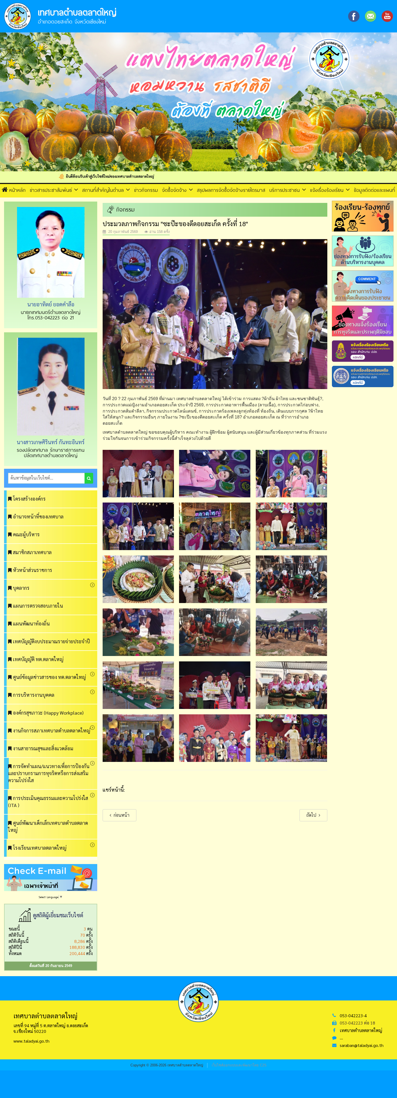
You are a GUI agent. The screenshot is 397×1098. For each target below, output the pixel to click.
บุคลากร (21, 588)
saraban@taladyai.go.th (361, 1045)
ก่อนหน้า (121, 815)
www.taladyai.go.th (31, 1041)
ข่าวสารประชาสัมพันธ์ (52, 189)
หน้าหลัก (17, 189)
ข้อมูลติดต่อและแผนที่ (374, 189)
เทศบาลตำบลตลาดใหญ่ (361, 1030)
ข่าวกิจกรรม (146, 189)
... (341, 1037)
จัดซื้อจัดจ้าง (175, 189)
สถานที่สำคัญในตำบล (104, 189)
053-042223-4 (353, 1015)
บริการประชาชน (285, 189)
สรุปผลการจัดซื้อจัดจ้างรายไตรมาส (231, 189)
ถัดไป (312, 815)
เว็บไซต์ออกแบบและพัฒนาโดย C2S (239, 1065)
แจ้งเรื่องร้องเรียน (328, 189)
